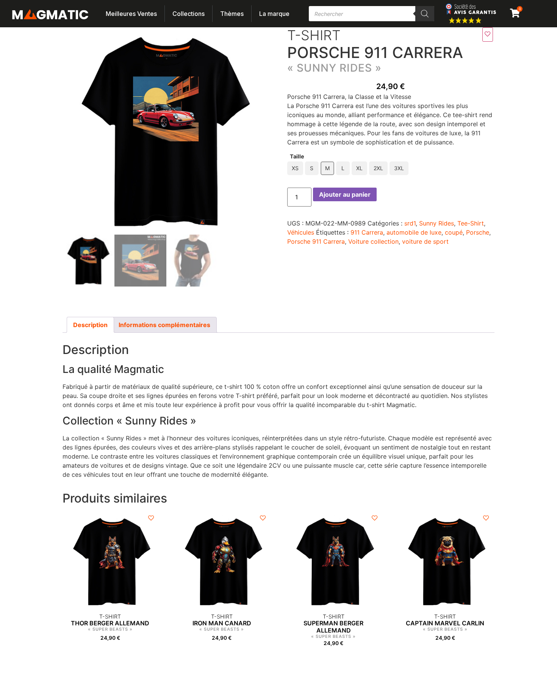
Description (90, 325)
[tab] (90, 325)
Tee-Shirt (470, 223)
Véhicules (300, 232)
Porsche (477, 232)
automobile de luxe (413, 232)
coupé (454, 232)
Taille (297, 156)
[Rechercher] (424, 13)
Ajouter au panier (345, 194)
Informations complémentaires (164, 325)
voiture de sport (425, 241)
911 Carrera (366, 232)
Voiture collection (373, 241)
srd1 (410, 223)
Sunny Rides (436, 223)
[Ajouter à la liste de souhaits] (487, 34)
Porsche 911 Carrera (316, 241)
